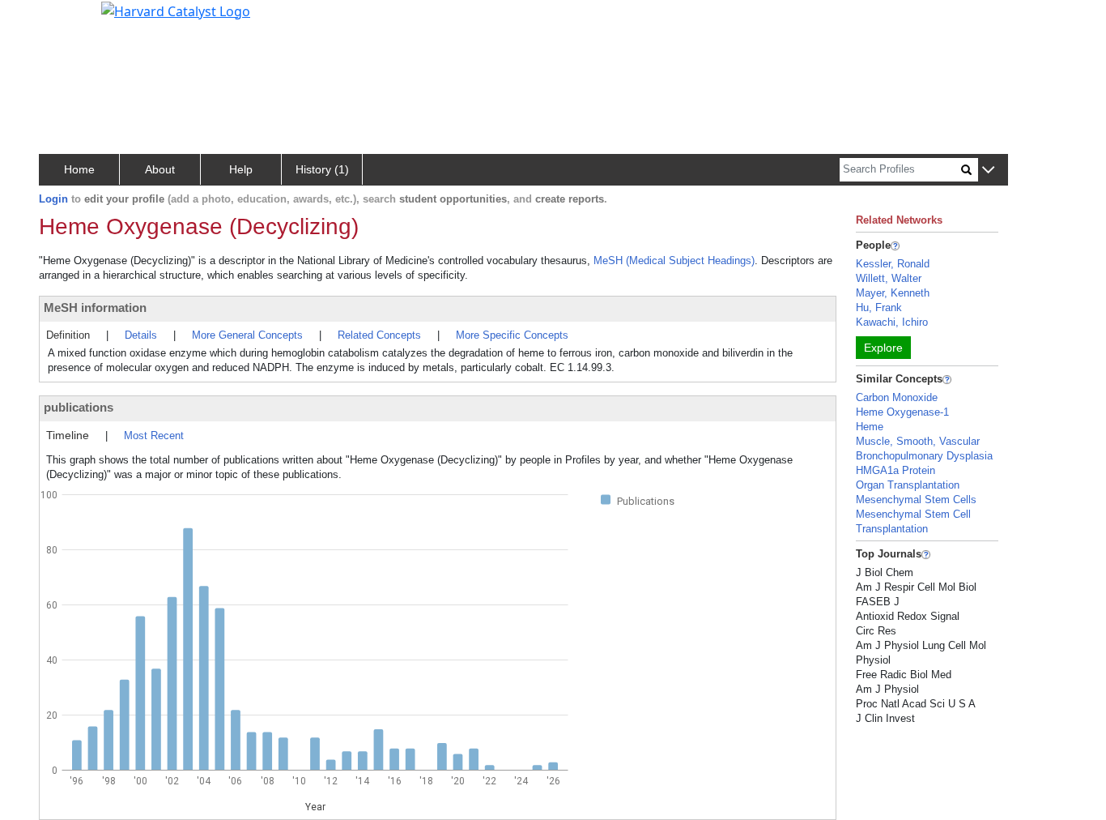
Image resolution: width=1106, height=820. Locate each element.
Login (53, 199)
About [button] (160, 169)
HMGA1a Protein (895, 470)
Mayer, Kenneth (892, 293)
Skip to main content (67, 19)
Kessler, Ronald (892, 264)
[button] (988, 170)
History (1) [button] (322, 169)
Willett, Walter (888, 278)
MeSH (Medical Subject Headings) (674, 260)
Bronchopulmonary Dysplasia (924, 456)
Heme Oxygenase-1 (902, 412)
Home (79, 169)
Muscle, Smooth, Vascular (918, 441)
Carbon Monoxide (897, 397)
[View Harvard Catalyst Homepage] (175, 10)
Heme (869, 427)
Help (241, 169)
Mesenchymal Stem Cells (916, 499)
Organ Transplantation (907, 485)
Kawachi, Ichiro (892, 322)
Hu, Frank (879, 307)
